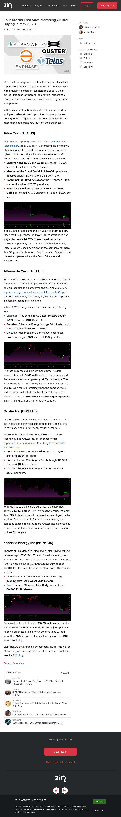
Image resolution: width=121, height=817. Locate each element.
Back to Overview (14, 663)
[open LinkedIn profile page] (65, 790)
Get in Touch (60, 751)
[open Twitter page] (56, 790)
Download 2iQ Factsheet (60, 762)
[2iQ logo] (8, 8)
